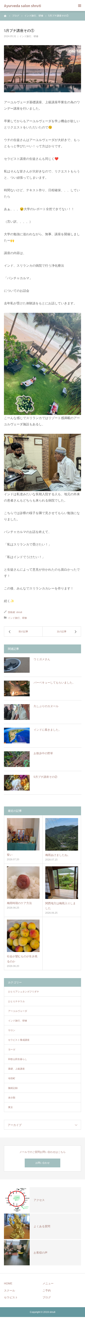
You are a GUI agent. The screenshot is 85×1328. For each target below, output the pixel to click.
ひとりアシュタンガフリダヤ (23, 991)
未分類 (11, 1097)
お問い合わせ (42, 1162)
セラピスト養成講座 (18, 1040)
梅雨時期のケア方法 (19, 903)
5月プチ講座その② (45, 776)
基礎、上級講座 (16, 1068)
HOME (8, 1283)
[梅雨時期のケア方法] (23, 882)
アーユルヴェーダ (17, 1011)
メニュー (48, 1283)
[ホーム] (5, 15)
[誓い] (23, 834)
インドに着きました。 (47, 729)
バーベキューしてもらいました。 (54, 682)
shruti (19, 612)
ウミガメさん (42, 659)
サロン (11, 1030)
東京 (10, 1107)
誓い (9, 854)
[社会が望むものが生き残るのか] (23, 936)
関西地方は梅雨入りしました (60, 906)
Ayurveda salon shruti (22, 5)
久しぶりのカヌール (46, 706)
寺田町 (11, 1078)
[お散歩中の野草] (17, 759)
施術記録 (13, 1088)
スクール (9, 1290)
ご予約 (46, 1290)
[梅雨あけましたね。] (61, 834)
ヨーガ (11, 1049)
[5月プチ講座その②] (17, 783)
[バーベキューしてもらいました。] (17, 688)
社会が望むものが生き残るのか (22, 959)
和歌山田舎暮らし (17, 1059)
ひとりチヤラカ (16, 1001)
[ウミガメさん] (17, 665)
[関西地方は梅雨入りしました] (61, 882)
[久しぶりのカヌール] (17, 712)
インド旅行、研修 (28, 36)
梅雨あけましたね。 (57, 855)
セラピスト (11, 1297)
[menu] (79, 5)
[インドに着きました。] (17, 735)
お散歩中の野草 (43, 753)
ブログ (46, 1297)
